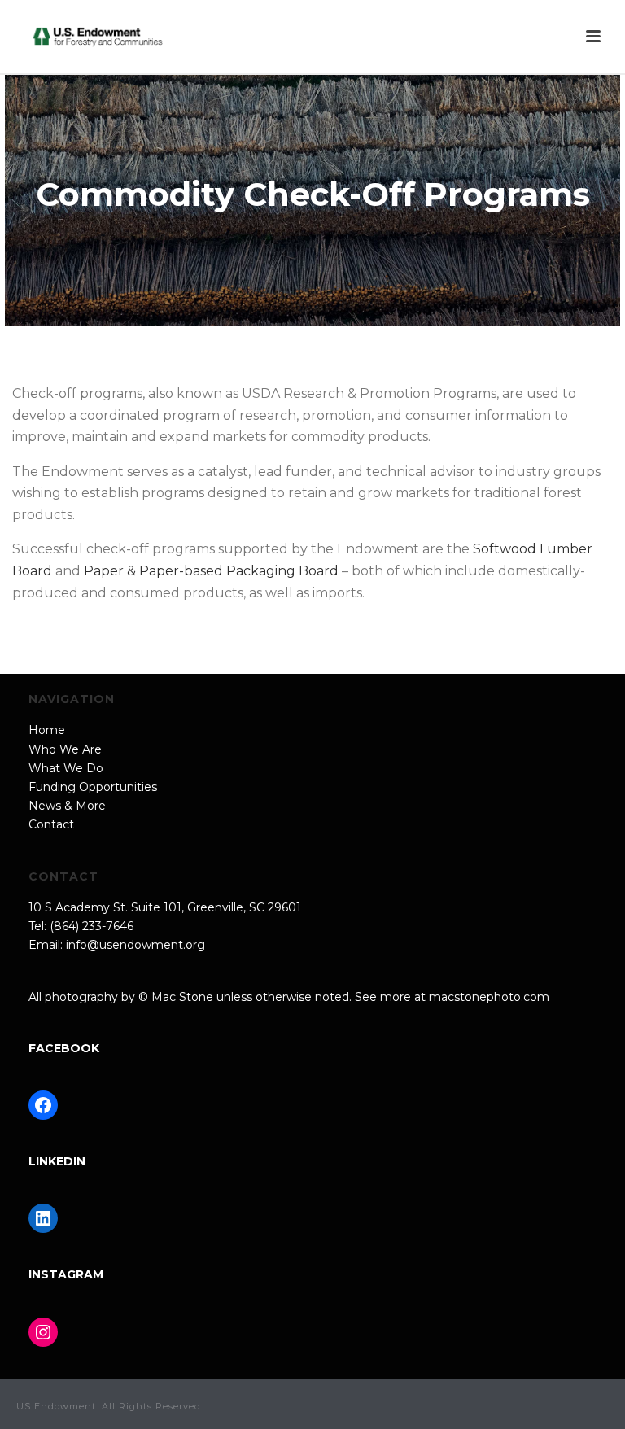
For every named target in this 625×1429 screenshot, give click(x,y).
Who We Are (65, 749)
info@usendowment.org (135, 944)
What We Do (65, 768)
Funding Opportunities (92, 787)
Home (46, 730)
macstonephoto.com (489, 997)
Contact (51, 824)
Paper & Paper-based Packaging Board (211, 571)
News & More (67, 805)
